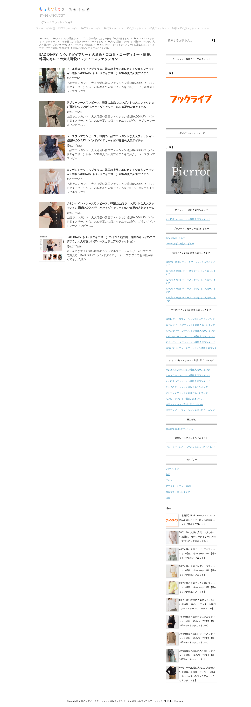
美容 (168, 475)
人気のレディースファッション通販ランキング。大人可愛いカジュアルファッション (121, 701)
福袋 (168, 498)
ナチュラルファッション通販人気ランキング (188, 376)
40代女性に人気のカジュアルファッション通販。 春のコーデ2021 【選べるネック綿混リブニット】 (198, 553)
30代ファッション (136, 28)
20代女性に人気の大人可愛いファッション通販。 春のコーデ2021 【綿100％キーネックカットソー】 (197, 655)
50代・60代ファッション (185, 28)
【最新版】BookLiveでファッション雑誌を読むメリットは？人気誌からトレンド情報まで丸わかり (197, 519)
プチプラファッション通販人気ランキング (187, 393)
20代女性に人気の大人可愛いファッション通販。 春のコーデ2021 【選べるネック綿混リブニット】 (198, 587)
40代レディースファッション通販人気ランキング (190, 337)
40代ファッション (159, 28)
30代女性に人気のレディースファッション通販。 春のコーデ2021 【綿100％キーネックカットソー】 (197, 638)
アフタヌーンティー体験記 (179, 486)
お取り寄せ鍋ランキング (178, 492)
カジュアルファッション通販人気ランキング (188, 370)
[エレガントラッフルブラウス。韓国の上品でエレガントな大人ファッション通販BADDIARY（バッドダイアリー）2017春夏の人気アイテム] (52, 185)
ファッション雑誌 (45, 28)
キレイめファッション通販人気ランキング (187, 387)
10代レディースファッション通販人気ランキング (190, 319)
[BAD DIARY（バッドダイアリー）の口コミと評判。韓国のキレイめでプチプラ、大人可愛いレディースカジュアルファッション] (52, 252)
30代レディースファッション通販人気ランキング (190, 331)
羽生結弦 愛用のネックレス (179, 429)
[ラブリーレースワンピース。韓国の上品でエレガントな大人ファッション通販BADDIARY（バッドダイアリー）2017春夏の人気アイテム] (52, 117)
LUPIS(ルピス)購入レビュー (180, 244)
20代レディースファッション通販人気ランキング (190, 325)
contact (206, 28)
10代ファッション (90, 28)
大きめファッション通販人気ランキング (186, 399)
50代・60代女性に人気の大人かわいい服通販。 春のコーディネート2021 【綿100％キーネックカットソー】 (197, 604)
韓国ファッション (68, 28)
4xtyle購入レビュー (175, 238)
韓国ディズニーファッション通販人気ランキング (190, 410)
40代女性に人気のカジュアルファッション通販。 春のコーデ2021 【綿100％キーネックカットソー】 (197, 621)
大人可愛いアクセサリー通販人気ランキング (188, 219)
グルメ (169, 480)
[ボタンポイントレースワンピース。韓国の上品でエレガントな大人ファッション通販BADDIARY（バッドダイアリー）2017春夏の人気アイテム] (52, 218)
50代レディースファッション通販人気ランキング (190, 342)
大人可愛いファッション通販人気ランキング (188, 381)
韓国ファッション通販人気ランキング (184, 405)
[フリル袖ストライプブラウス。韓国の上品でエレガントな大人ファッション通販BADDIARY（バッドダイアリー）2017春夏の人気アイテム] (52, 84)
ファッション (172, 469)
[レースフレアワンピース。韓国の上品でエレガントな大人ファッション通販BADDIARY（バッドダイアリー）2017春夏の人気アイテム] (52, 151)
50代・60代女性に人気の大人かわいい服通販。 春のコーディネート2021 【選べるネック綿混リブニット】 (197, 536)
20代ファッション (113, 28)
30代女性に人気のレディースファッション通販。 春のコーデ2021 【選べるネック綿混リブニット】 (198, 570)
